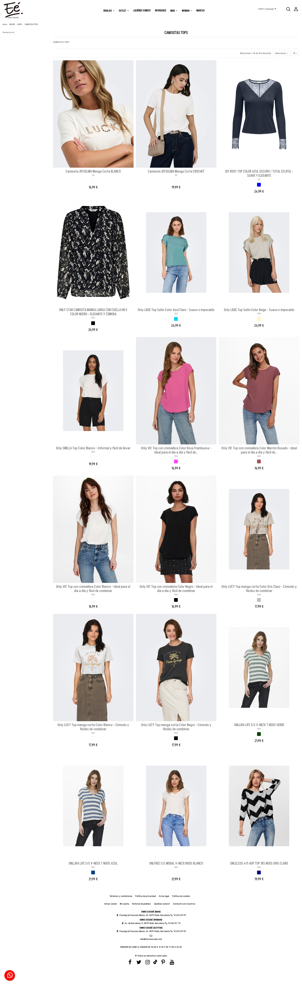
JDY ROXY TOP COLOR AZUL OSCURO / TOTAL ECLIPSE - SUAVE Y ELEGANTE (259, 173)
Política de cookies (181, 896)
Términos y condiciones (121, 896)
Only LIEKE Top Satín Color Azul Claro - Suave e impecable (176, 310)
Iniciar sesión (110, 903)
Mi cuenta (124, 903)
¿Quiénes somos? (162, 903)
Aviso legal (164, 896)
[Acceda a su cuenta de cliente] (296, 9)
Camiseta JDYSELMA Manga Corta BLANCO (93, 171)
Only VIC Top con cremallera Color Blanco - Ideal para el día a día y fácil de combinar (93, 588)
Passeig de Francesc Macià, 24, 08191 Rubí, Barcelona (145, 931)
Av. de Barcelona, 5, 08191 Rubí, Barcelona (144, 923)
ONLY (93, 317)
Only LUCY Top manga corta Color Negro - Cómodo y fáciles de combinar (176, 727)
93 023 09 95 (180, 915)
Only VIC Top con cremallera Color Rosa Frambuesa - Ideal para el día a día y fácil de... (176, 450)
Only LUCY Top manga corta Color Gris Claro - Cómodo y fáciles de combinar (259, 588)
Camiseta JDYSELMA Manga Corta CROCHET (176, 171)
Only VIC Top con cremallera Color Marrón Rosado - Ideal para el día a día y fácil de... (259, 450)
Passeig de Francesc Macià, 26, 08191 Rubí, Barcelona (145, 915)
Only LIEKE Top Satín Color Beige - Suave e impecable (259, 310)
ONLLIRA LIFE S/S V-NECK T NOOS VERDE (259, 725)
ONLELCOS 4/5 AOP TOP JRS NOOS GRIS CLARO (259, 863)
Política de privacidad (145, 896)
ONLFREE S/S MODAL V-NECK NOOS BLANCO (176, 863)
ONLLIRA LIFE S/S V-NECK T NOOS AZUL (93, 863)
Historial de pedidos (141, 903)
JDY (93, 175)
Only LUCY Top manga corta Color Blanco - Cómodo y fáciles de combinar (93, 727)
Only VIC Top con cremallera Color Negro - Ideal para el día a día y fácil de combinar (176, 588)
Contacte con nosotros (184, 903)
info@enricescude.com (151, 939)
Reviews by (8, 32)
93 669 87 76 (174, 923)
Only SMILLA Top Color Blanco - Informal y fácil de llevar (93, 448)
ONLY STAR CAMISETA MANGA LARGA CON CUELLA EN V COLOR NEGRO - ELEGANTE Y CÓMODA (93, 312)
